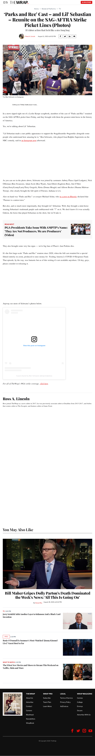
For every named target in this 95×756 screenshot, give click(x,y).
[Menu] (5, 2)
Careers (29, 710)
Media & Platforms (49, 9)
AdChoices (64, 706)
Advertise (29, 702)
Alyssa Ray (38, 603)
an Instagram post (28, 140)
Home (36, 9)
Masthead (30, 715)
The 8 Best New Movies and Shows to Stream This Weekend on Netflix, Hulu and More (30, 666)
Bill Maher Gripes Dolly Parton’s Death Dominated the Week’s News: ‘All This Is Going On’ (47, 595)
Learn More (47, 706)
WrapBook (30, 723)
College (80, 702)
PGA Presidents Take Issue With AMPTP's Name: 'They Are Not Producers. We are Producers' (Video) (36, 231)
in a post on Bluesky (68, 196)
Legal (63, 694)
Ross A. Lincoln (30, 36)
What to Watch (9, 662)
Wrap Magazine (84, 694)
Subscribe (86, 2)
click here (44, 383)
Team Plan (47, 702)
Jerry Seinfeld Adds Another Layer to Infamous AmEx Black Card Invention (31, 615)
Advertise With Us (83, 715)
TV (60, 9)
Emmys (80, 706)
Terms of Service (66, 698)
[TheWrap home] (19, 2)
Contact (29, 706)
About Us (29, 698)
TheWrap (30, 694)
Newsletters (30, 719)
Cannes (80, 698)
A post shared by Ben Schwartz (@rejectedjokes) (34, 376)
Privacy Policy (65, 702)
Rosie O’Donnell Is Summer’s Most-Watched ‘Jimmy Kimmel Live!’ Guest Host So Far (30, 642)
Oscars (79, 710)
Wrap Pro (48, 694)
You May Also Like (18, 529)
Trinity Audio (24, 105)
